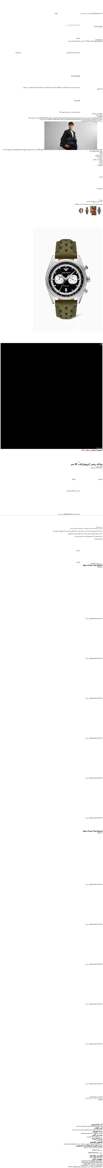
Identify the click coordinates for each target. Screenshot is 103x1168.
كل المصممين (99, 117)
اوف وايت (100, 1126)
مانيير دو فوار (64, 119)
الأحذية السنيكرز (91, 1129)
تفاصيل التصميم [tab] (91, 528)
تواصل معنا (99, 1133)
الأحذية (97, 1129)
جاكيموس (72, 119)
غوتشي (75, 119)
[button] (98, 39)
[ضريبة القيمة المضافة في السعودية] (93, 1147)
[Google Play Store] (86, 1161)
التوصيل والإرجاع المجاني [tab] (75, 528)
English (56, 13)
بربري (58, 117)
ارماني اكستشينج (82, 117)
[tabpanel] (51, 533)
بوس (73, 117)
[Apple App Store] (97, 1161)
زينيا (82, 120)
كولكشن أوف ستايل (38, 117)
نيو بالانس (59, 119)
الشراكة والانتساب (90, 1136)
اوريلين (76, 117)
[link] (71, 41)
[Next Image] (91, 337)
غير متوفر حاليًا (99, 527)
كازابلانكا (45, 117)
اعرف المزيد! (60, 514)
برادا (41, 119)
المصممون (99, 149)
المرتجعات (91, 1157)
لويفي (69, 119)
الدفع (87, 1133)
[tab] (99, 210)
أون (50, 119)
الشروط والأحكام (98, 1144)
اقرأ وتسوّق (99, 1140)
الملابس (100, 1129)
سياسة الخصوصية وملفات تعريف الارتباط (83, 1144)
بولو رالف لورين (45, 119)
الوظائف (97, 1136)
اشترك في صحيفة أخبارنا (96, 1096)
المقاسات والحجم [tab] (84, 528)
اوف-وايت (53, 119)
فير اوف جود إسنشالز (82, 119)
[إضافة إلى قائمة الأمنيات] (85, 522)
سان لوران (96, 120)
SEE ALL (99, 567)
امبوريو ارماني (91, 119)
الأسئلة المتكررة (93, 1133)
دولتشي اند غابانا (98, 119)
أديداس (94, 117)
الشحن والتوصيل (98, 1157)
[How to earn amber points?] (91, 497)
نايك (56, 119)
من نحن (100, 1136)
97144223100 (84, 1165)
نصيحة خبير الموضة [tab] (98, 528)
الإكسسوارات (84, 1129)
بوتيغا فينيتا (70, 117)
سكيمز (92, 120)
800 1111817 (87, 1163)
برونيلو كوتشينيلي (63, 117)
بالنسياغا (96, 1126)
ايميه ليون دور (89, 117)
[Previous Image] (91, 221)
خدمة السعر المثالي (68, 1144)
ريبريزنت (100, 120)
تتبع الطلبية (83, 1133)
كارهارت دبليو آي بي (52, 117)
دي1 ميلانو (31, 117)
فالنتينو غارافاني (86, 120)
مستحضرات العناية (77, 1129)
